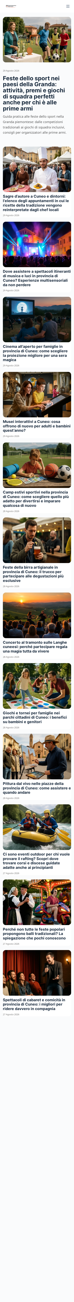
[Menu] (68, 6)
